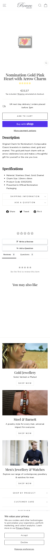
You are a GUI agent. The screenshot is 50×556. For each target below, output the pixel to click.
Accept (24, 535)
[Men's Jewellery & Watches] (25, 453)
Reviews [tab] (7, 254)
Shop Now (25, 383)
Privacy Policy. (23, 528)
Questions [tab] (24, 254)
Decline (24, 542)
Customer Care (24, 502)
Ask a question (25, 202)
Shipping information (25, 196)
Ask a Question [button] (26, 248)
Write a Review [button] (26, 241)
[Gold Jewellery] (25, 355)
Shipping (21, 94)
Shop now (25, 433)
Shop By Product (24, 493)
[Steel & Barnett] (25, 402)
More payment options (25, 130)
